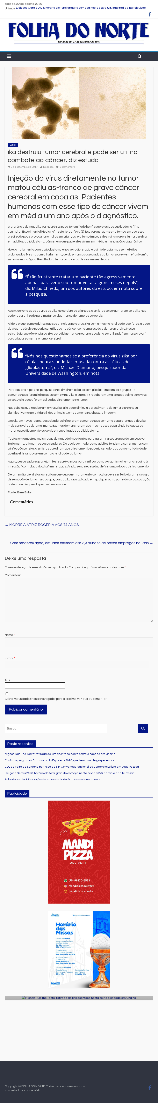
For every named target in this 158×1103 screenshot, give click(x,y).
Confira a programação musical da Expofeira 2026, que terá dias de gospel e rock (59, 760)
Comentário (13, 575)
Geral (13, 145)
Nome (10, 635)
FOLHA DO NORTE (33, 1086)
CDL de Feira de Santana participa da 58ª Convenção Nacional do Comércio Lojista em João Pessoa (72, 766)
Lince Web (33, 1090)
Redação (48, 167)
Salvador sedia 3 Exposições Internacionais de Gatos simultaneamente (53, 779)
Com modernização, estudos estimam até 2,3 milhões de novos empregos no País (81, 543)
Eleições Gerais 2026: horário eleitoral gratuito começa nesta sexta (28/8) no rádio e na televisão (81, 8)
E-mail (10, 658)
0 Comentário (67, 167)
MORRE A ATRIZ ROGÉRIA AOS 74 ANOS (42, 525)
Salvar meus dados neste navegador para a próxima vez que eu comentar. (56, 698)
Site (7, 679)
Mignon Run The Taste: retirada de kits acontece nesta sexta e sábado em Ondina (60, 754)
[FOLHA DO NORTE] (79, 23)
